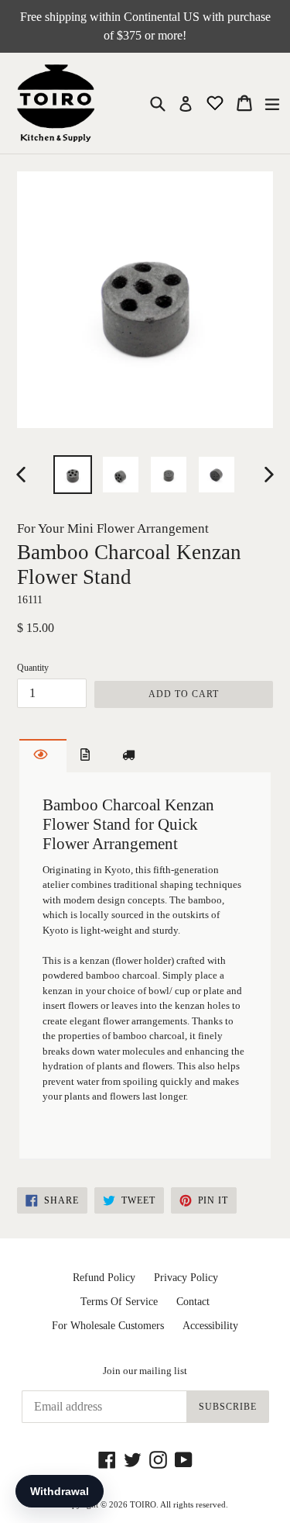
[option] (73, 474)
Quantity (33, 667)
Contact (193, 1301)
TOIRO (143, 1504)
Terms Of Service (119, 1301)
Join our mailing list (145, 1370)
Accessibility (210, 1325)
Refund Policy (104, 1277)
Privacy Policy (186, 1277)
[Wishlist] (216, 102)
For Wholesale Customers (108, 1325)
